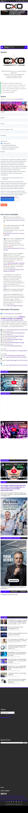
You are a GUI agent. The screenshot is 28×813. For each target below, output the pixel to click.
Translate (11, 714)
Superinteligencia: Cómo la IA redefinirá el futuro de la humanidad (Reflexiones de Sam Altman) (17, 654)
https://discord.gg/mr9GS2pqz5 (15, 305)
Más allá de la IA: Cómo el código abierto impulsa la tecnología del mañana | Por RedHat (17, 668)
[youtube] (23, 1)
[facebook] (20, 1)
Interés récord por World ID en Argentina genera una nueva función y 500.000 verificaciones (17, 681)
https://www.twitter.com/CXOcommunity (16, 357)
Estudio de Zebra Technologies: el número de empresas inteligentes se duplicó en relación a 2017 (17, 647)
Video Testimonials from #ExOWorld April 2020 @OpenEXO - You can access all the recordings (17, 661)
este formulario (19, 99)
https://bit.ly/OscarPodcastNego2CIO (15, 333)
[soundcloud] (25, 1)
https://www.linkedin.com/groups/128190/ (13, 320)
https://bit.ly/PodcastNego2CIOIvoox (13, 345)
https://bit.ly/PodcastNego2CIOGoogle (14, 342)
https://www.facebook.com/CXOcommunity (16, 365)
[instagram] (21, 1)
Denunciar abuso (5, 717)
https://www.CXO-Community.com (13, 313)
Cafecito (5, 286)
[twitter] (18, 1)
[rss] (26, 1)
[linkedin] (16, 1)
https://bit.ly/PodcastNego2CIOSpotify (14, 336)
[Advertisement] (14, 31)
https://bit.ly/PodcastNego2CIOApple (13, 339)
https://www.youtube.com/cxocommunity (17, 329)
